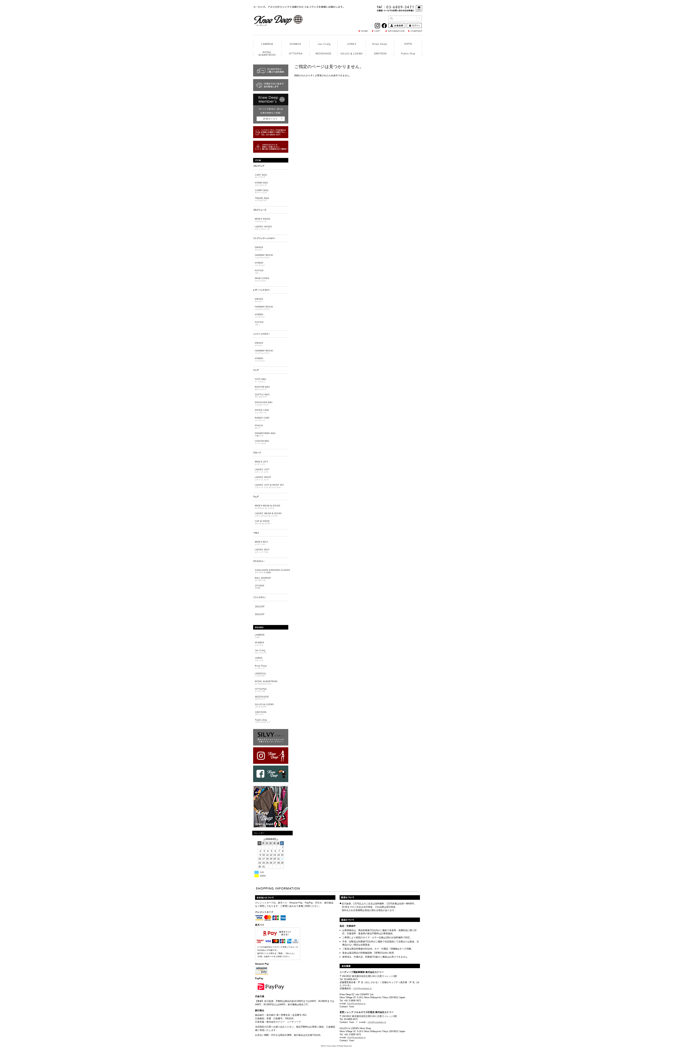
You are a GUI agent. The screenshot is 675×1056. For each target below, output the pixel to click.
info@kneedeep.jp (362, 988)
